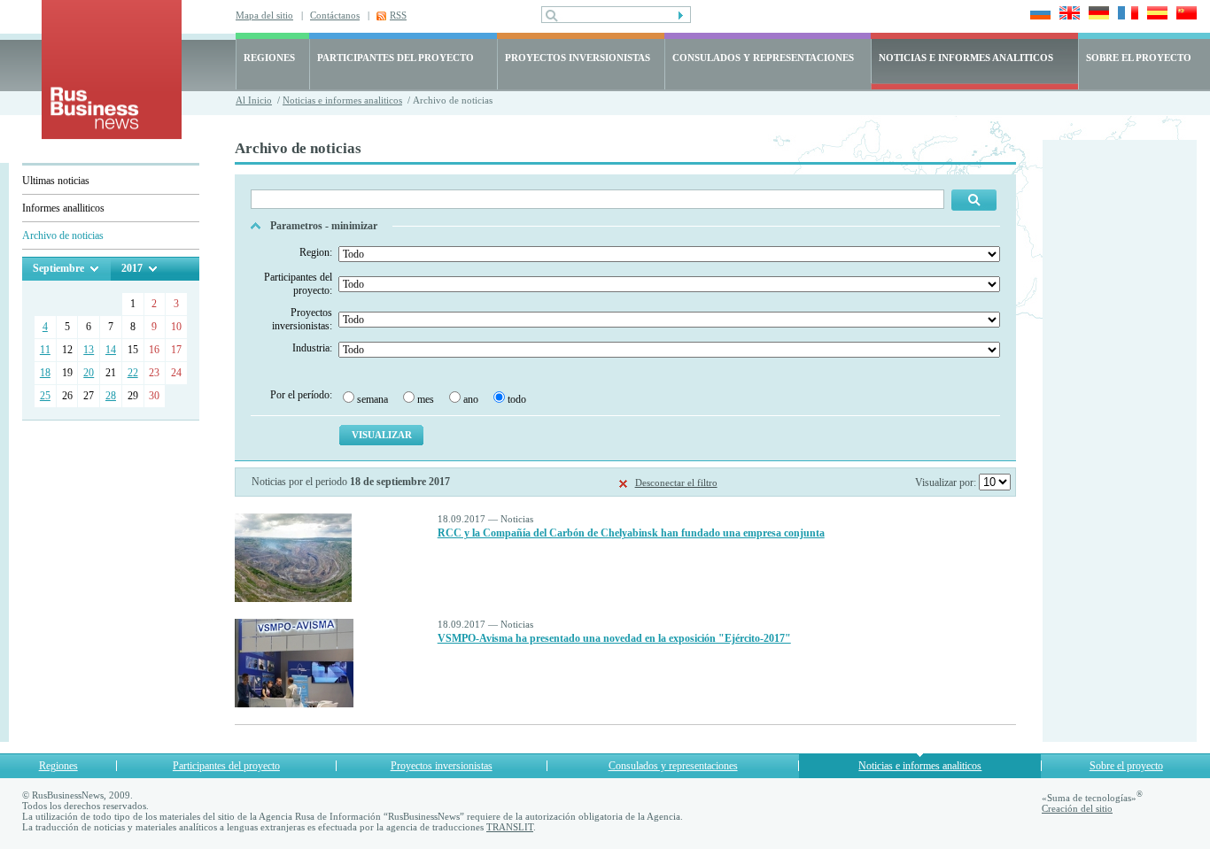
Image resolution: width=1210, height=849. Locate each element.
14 (110, 349)
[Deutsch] (1096, 14)
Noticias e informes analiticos (342, 100)
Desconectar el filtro (676, 482)
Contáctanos (335, 15)
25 (45, 396)
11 (45, 349)
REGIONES (269, 57)
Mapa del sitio (264, 15)
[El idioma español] (1154, 14)
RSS (398, 15)
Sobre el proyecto (1126, 766)
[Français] (1125, 14)
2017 (132, 268)
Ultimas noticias (55, 180)
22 (133, 373)
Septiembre (58, 268)
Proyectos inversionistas (442, 766)
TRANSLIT (509, 827)
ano (470, 399)
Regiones (58, 766)
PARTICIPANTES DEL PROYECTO (395, 57)
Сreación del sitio (1077, 808)
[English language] (1067, 14)
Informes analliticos (63, 208)
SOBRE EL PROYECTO (1138, 57)
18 (45, 373)
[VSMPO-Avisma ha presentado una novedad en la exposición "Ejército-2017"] (294, 704)
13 (88, 349)
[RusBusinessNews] (112, 135)
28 (110, 396)
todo (517, 399)
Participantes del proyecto (226, 766)
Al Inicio (254, 100)
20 (88, 373)
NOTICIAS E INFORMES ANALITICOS (966, 57)
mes (425, 399)
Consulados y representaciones (673, 766)
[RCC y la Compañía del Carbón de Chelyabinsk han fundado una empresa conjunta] (293, 598)
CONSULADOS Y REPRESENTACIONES (763, 57)
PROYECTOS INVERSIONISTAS (577, 57)
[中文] (1184, 14)
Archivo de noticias (63, 235)
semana (372, 399)
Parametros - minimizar (323, 226)
